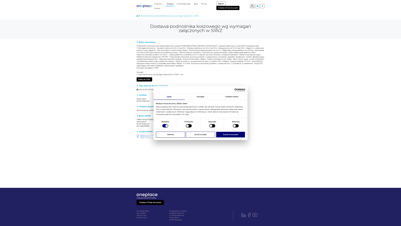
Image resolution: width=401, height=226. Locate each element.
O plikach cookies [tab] (231, 97)
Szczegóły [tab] (200, 97)
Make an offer (144, 79)
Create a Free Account (228, 8)
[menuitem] (158, 4)
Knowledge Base (143, 211)
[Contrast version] (257, 6)
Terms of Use (141, 215)
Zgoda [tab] (169, 97)
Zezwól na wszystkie (230, 134)
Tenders (143, 16)
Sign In (221, 4)
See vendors (141, 213)
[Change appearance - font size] (262, 6)
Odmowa (170, 134)
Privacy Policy (142, 218)
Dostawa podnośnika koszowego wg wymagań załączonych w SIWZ (173, 16)
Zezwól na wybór (200, 134)
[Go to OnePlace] (145, 6)
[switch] (189, 126)
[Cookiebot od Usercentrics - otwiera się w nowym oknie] (236, 89)
